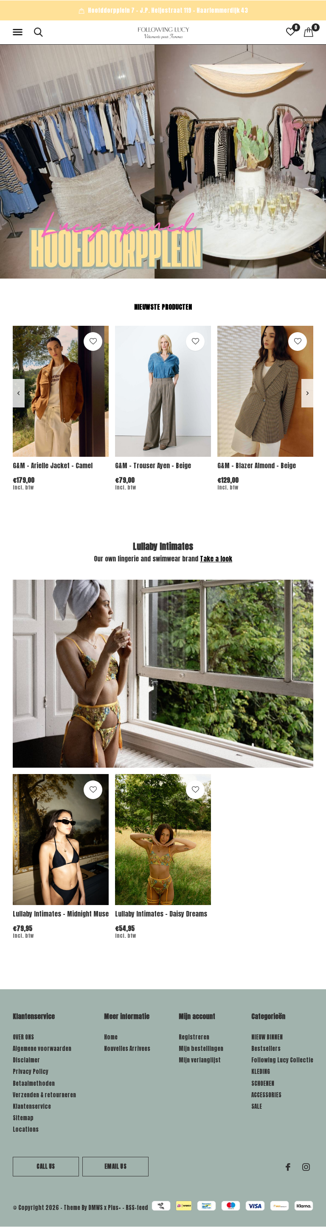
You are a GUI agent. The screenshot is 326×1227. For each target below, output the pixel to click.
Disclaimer (26, 1060)
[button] (19, 32)
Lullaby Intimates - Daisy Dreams (161, 914)
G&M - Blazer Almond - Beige (256, 465)
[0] (308, 32)
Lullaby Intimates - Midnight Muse (61, 914)
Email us (115, 1166)
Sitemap (23, 1118)
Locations (26, 1129)
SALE (256, 1106)
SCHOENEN (262, 1083)
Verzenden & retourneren (44, 1095)
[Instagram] (306, 1167)
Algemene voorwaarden (42, 1049)
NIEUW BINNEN (267, 1037)
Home (111, 1037)
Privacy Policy (30, 1072)
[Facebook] (288, 1167)
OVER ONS (23, 1037)
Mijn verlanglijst (200, 1060)
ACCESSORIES (266, 1095)
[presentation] (18, 393)
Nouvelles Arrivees (127, 1049)
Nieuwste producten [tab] (163, 307)
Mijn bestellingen (201, 1049)
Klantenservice (32, 1106)
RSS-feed (137, 1208)
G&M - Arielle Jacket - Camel (53, 465)
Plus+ (114, 1208)
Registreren (194, 1037)
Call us (46, 1166)
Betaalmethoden (34, 1083)
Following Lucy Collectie (282, 1060)
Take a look (216, 559)
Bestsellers (266, 1049)
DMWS (95, 1208)
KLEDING (260, 1072)
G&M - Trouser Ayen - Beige (153, 465)
